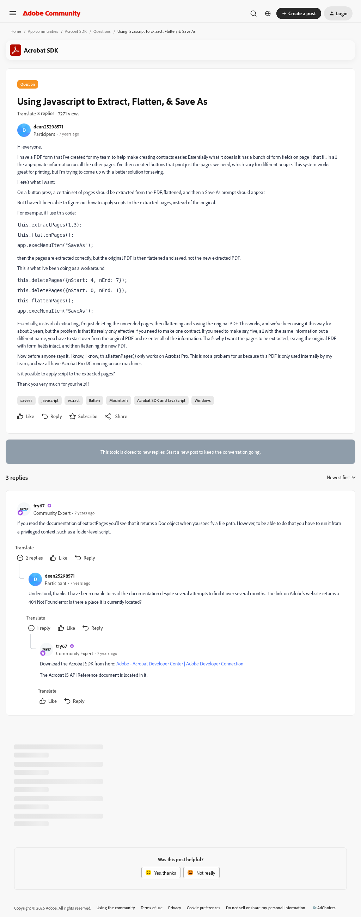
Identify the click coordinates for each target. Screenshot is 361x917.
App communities (43, 31)
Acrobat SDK (76, 31)
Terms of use (152, 907)
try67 (38, 505)
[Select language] (268, 13)
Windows (203, 400)
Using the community (116, 907)
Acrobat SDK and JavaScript (161, 400)
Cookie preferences (203, 907)
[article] (180, 532)
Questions (102, 31)
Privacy (174, 907)
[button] (12, 15)
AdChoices (326, 907)
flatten (94, 400)
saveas (26, 400)
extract (74, 400)
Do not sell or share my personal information (265, 907)
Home (16, 31)
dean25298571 (48, 126)
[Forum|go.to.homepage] (52, 13)
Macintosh (118, 400)
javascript (50, 400)
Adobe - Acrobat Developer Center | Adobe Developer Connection (179, 663)
